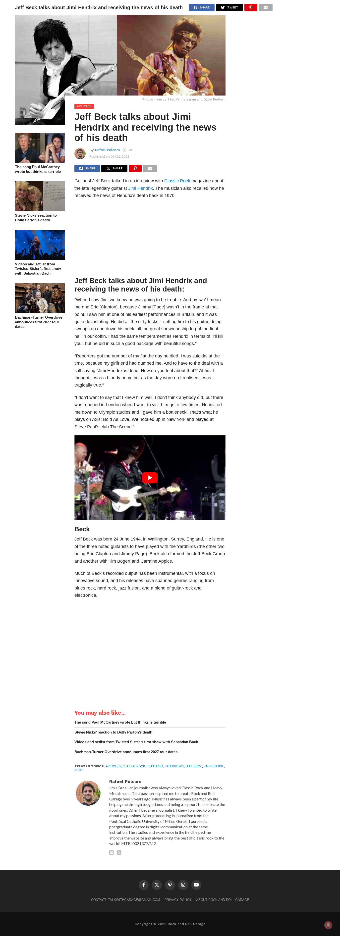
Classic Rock (177, 180)
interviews (174, 766)
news (79, 770)
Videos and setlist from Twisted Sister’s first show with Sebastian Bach (38, 268)
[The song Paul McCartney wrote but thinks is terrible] (40, 161)
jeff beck (193, 766)
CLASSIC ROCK (133, 766)
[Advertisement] (150, 239)
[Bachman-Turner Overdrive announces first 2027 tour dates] (40, 311)
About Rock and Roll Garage (222, 900)
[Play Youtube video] (150, 477)
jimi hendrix (214, 766)
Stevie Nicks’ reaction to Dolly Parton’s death (36, 217)
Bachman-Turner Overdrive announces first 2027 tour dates (38, 322)
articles (113, 766)
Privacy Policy (178, 900)
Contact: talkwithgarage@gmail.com (125, 900)
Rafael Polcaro (107, 150)
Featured (155, 766)
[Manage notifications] (328, 925)
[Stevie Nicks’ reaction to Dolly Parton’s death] (40, 209)
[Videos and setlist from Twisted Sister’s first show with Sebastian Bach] (40, 258)
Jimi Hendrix (140, 188)
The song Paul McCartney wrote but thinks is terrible (38, 169)
